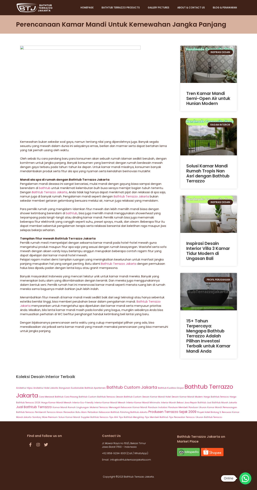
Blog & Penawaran (225, 7)
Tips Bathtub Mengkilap (131, 417)
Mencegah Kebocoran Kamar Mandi (128, 407)
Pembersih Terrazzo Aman (49, 412)
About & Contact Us (191, 7)
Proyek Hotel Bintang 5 (209, 412)
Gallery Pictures (158, 7)
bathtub (45, 188)
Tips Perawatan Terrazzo (182, 417)
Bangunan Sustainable (71, 387)
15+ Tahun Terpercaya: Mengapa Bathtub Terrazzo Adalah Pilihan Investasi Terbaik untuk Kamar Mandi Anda (208, 336)
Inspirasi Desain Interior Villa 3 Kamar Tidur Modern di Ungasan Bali (208, 251)
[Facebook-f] (30, 445)
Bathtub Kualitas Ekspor (171, 387)
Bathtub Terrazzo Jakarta (49, 192)
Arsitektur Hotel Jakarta (45, 387)
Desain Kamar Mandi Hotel (156, 396)
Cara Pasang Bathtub (75, 396)
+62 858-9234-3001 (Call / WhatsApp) (125, 453)
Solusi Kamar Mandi (69, 417)
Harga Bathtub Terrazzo (216, 396)
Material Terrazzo (99, 407)
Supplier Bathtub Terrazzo (94, 417)
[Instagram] (38, 445)
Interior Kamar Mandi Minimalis (143, 402)
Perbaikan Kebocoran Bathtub (103, 412)
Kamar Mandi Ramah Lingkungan (71, 407)
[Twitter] (46, 445)
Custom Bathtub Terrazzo (101, 396)
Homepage (87, 7)
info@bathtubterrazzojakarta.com (130, 459)
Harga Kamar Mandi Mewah (56, 402)
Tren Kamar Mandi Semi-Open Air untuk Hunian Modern (208, 98)
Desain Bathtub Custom (129, 396)
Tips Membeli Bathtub (156, 417)
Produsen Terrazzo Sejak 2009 (172, 412)
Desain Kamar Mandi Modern (187, 396)
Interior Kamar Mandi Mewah (109, 402)
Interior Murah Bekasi (172, 402)
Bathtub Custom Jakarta (131, 387)
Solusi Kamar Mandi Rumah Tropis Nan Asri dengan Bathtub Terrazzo (207, 173)
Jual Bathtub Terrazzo (34, 407)
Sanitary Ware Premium (45, 417)
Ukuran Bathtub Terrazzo (209, 417)
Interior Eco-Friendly (83, 402)
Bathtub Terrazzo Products (121, 7)
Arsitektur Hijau (24, 387)
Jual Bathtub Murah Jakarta (222, 402)
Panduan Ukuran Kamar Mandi (205, 407)
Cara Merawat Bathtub (51, 396)
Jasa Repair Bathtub (195, 402)
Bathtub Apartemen (95, 387)
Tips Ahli (113, 417)
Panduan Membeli (178, 407)
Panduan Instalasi (157, 407)
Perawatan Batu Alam (75, 412)
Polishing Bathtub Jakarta (134, 412)
